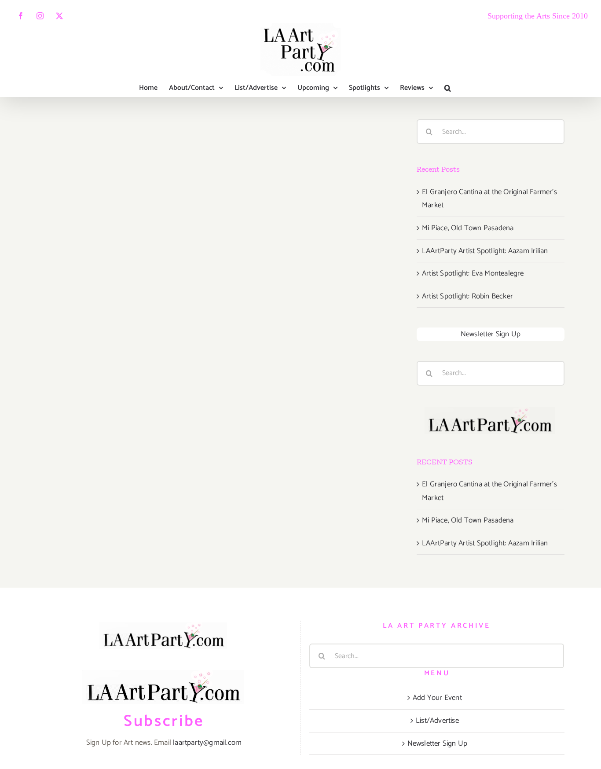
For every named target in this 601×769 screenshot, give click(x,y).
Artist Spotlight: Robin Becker (467, 296)
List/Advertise (437, 720)
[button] (447, 88)
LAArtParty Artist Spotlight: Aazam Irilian (485, 251)
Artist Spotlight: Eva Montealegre (473, 273)
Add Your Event (437, 698)
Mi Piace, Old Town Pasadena (467, 228)
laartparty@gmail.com (207, 742)
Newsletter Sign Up (491, 334)
